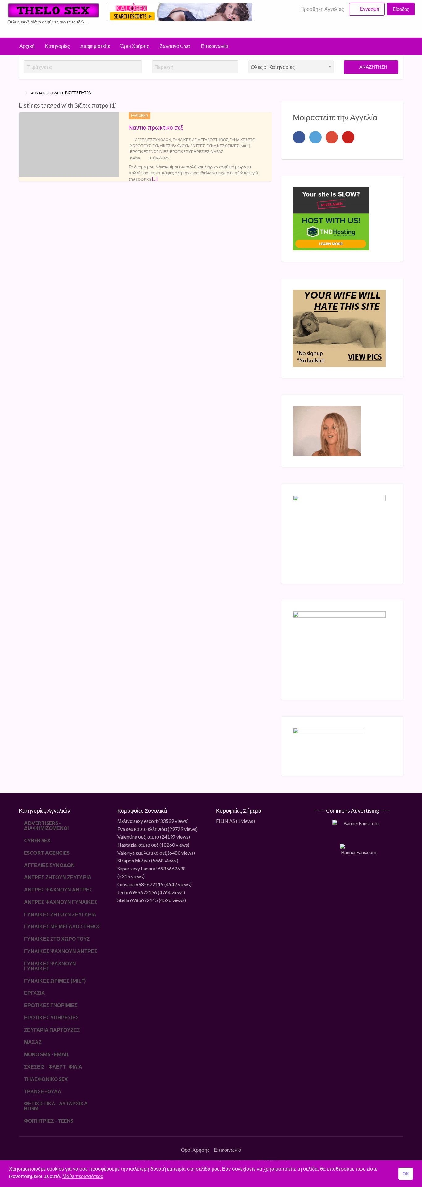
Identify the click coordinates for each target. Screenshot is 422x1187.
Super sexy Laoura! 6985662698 (151, 868)
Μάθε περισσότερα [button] (82, 1176)
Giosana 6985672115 (140, 884)
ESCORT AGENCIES (47, 853)
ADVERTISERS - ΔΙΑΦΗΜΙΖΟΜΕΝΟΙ (46, 825)
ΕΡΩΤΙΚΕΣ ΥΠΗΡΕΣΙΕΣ (189, 151)
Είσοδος (401, 9)
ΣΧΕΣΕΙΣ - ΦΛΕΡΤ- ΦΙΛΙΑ (53, 1067)
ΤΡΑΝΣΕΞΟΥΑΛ (42, 1091)
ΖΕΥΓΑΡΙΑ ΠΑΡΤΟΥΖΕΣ (52, 1030)
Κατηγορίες (57, 46)
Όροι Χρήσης (134, 46)
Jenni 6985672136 (137, 892)
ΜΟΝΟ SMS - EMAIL (47, 1054)
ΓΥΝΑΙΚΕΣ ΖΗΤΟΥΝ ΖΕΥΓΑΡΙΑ (60, 914)
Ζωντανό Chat (175, 46)
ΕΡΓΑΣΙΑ (34, 993)
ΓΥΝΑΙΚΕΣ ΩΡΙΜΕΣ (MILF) (228, 145)
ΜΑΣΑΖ (217, 151)
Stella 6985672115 (137, 900)
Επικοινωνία (214, 46)
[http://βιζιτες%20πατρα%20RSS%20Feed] (119, 105)
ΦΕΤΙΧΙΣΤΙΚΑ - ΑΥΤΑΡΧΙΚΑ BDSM (56, 1105)
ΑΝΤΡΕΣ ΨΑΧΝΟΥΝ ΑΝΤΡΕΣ (58, 889)
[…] (155, 178)
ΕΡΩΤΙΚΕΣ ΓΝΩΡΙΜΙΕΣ (149, 151)
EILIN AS (225, 821)
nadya (135, 157)
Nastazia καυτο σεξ (137, 845)
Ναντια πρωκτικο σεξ (156, 127)
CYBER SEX (37, 840)
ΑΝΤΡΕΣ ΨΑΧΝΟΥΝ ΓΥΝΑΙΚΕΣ (60, 902)
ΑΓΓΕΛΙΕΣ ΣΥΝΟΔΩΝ (153, 140)
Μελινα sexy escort (137, 821)
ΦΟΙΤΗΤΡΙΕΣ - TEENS (48, 1121)
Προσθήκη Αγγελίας (321, 9)
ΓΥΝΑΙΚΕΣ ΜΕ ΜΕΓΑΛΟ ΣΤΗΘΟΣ (200, 140)
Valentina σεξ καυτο (138, 837)
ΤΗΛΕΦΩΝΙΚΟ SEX (46, 1079)
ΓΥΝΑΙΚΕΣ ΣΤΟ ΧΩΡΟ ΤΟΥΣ (57, 939)
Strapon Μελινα (133, 860)
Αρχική (27, 46)
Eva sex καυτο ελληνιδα (142, 829)
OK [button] (406, 1173)
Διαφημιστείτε (95, 46)
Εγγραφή (369, 8)
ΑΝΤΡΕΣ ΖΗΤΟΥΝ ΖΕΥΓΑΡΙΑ (57, 877)
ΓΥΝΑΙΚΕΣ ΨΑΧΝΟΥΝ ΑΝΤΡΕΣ (178, 145)
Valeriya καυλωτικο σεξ (142, 853)
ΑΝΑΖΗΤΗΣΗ (372, 67)
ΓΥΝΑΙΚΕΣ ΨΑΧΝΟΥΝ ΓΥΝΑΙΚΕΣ (50, 965)
